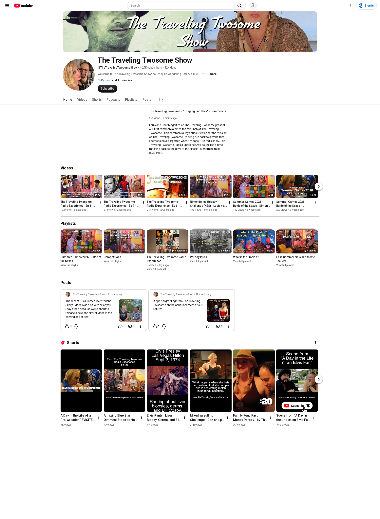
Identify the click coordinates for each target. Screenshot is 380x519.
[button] (156, 153)
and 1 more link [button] (122, 80)
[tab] (67, 99)
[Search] (239, 6)
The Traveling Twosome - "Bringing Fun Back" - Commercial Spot (189, 111)
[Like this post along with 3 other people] (67, 326)
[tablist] (190, 99)
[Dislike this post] (76, 326)
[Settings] (350, 5)
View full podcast (156, 269)
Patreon (106, 80)
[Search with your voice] (253, 6)
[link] (104, 311)
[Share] (120, 326)
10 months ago (204, 294)
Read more (156, 153)
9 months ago (115, 294)
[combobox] (181, 5)
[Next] (319, 186)
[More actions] (100, 202)
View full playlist (70, 265)
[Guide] (7, 5)
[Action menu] (140, 326)
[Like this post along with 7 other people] (155, 326)
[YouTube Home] (23, 5)
